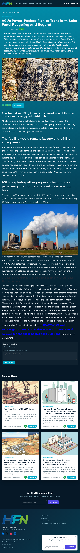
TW (6, 105)
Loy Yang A (16, 195)
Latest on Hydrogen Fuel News (11, 12)
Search (38, 3)
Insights (31, 3)
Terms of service (7, 547)
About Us (44, 515)
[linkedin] (15, 533)
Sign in (66, 3)
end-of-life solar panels (12, 151)
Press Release (47, 3)
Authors (44, 518)
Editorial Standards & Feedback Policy (53, 523)
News (25, 3)
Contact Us (45, 521)
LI (9, 105)
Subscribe (74, 3)
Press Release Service (9, 542)
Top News (18, 3)
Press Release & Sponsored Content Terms (16, 539)
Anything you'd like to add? (15, 350)
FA (3, 105)
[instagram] (11, 533)
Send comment (9, 362)
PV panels (38, 293)
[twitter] (7, 533)
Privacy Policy (6, 545)
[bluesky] (3, 533)
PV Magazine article (66, 264)
